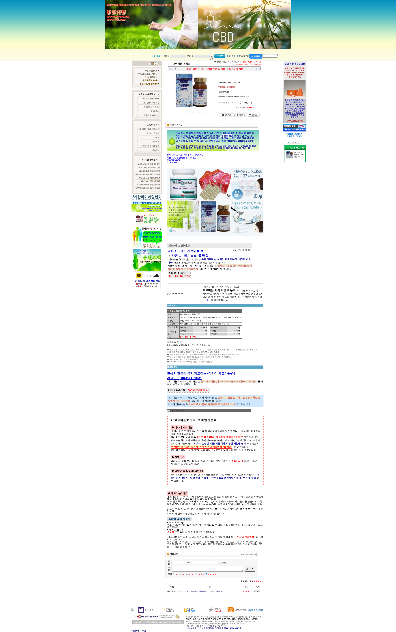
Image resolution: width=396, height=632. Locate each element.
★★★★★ (212, 574)
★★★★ (200, 574)
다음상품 (257, 69)
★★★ (191, 574)
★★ (183, 574)
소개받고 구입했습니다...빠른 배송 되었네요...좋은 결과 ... (202, 591)
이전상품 (172, 69)
